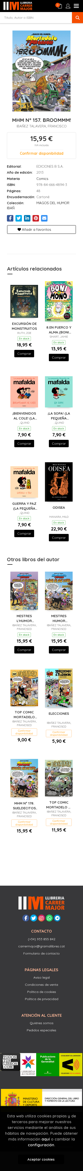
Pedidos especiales (41, 1030)
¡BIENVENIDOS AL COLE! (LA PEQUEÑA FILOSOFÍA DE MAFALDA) (24, 415)
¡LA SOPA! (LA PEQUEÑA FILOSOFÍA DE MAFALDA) (58, 415)
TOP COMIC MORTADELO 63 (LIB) (24, 714)
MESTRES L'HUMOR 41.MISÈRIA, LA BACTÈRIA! (24, 618)
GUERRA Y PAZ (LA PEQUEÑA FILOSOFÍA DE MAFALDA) (24, 505)
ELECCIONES (59, 713)
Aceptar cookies (41, 1159)
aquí (46, 1139)
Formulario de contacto (41, 953)
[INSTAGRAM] (41, 918)
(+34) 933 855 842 (41, 939)
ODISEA (59, 507)
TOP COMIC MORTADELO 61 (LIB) (59, 804)
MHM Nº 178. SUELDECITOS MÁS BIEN (24, 805)
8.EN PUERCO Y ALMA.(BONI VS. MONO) (58, 329)
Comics (42, 178)
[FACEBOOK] (25, 918)
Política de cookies (41, 992)
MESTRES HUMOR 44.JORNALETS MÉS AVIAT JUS (58, 618)
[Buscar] (77, 17)
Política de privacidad (41, 999)
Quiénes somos (41, 1023)
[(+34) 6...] (49, 918)
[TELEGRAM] (57, 918)
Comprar (24, 353)
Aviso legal (41, 977)
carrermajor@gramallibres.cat (41, 946)
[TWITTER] (33, 918)
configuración (41, 1144)
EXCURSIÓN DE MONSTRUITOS (24, 325)
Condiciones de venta (41, 985)
